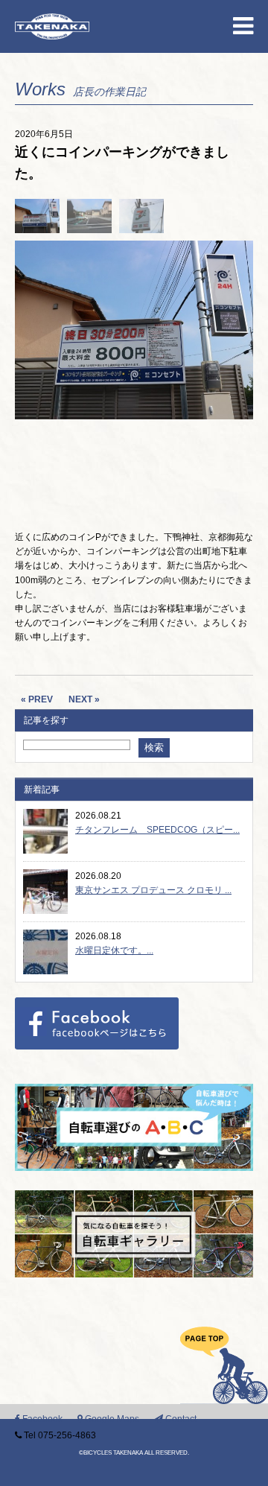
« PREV (37, 699)
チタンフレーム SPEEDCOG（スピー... (157, 830)
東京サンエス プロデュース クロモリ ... (153, 890)
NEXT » (84, 699)
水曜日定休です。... (114, 950)
